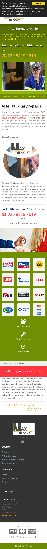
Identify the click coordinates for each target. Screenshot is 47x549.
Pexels (21, 363)
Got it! (38, 3)
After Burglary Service (14, 459)
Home (7, 452)
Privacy (5, 482)
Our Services (10, 456)
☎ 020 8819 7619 (10, 515)
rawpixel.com (12, 363)
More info (28, 14)
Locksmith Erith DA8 (15, 405)
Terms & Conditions (10, 478)
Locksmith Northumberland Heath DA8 (33, 408)
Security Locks (10, 463)
